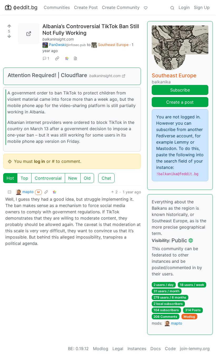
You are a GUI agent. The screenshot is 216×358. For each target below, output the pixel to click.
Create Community (121, 7)
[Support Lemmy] (146, 7)
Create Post (86, 7)
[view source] (75, 58)
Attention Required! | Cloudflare (47, 75)
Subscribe (180, 90)
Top (24, 178)
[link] (57, 58)
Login (184, 7)
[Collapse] (9, 192)
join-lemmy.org (195, 348)
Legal (117, 348)
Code (170, 348)
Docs (155, 348)
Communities (57, 7)
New (72, 178)
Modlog (189, 317)
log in (39, 161)
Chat (106, 178)
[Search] (172, 7)
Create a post (180, 102)
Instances (136, 348)
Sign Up (202, 7)
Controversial (48, 178)
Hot (10, 178)
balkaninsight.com (58, 39)
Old (87, 178)
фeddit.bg (25, 7)
